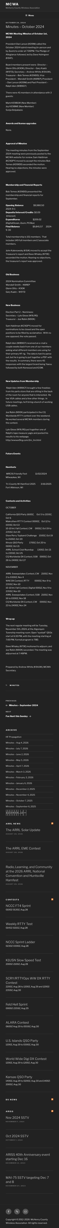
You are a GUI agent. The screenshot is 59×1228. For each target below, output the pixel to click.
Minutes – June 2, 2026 (17, 754)
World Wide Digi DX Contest (26, 1059)
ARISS (9, 1111)
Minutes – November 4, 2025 (20, 795)
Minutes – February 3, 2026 (19, 777)
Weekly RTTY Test (19, 924)
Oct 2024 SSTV (17, 1136)
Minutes (14, 685)
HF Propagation (13, 737)
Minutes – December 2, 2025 (20, 789)
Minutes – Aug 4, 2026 (17, 742)
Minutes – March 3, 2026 (18, 772)
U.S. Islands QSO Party (22, 1040)
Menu (31, 15)
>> (25, 812)
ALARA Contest (17, 1022)
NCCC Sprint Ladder (20, 942)
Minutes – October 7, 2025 (19, 800)
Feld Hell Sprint (16, 1004)
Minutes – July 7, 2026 (17, 748)
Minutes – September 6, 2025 (21, 806)
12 (22, 812)
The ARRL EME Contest (23, 848)
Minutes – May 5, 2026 (17, 760)
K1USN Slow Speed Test (23, 960)
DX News (11, 1099)
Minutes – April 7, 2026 (17, 766)
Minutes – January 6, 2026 (19, 783)
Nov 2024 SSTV (17, 1117)
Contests (12, 900)
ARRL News (13, 824)
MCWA (12, 4)
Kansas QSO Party (19, 1077)
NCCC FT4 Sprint (18, 906)
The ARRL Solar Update (23, 830)
